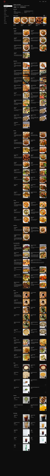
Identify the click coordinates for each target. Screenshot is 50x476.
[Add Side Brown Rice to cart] (45, 370)
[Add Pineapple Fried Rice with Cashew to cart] (29, 240)
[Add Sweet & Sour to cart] (45, 152)
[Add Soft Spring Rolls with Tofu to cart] (45, 75)
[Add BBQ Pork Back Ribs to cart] (29, 287)
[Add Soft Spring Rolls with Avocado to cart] (29, 83)
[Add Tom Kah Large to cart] (29, 305)
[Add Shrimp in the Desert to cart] (45, 250)
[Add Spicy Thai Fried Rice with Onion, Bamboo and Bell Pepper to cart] (45, 232)
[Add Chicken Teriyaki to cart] (45, 182)
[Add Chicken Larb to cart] (45, 105)
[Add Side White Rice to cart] (29, 370)
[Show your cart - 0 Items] (45, 1)
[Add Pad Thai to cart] (19, 23)
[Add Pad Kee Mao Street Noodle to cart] (29, 50)
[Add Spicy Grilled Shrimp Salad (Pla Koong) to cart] (29, 105)
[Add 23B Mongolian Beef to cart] (29, 175)
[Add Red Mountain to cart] (29, 145)
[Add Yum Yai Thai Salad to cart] (29, 345)
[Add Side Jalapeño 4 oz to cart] (29, 392)
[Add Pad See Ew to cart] (27, 23)
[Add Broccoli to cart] (45, 167)
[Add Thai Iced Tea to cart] (29, 420)
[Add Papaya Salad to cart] (29, 352)
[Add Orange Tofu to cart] (29, 197)
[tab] (15, 7)
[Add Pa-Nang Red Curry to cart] (45, 207)
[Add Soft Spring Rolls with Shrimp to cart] (29, 75)
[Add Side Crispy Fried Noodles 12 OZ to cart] (45, 392)
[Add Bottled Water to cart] (29, 435)
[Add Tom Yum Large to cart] (29, 297)
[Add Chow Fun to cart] (29, 58)
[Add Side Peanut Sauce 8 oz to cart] (29, 385)
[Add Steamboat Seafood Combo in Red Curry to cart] (45, 265)
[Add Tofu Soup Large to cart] (45, 312)
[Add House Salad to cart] (45, 352)
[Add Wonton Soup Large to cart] (45, 320)
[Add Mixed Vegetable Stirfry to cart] (29, 152)
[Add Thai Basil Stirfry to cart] (45, 145)
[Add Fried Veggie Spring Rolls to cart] (45, 68)
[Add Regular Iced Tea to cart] (45, 428)
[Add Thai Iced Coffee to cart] (45, 420)
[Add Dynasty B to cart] (29, 167)
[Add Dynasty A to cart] (45, 160)
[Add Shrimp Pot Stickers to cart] (29, 120)
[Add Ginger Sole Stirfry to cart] (45, 272)
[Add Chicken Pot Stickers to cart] (45, 113)
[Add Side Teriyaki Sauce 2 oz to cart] (45, 385)
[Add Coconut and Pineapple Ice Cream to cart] (29, 410)
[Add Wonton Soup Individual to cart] (29, 327)
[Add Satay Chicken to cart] (45, 83)
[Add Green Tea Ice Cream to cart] (29, 402)
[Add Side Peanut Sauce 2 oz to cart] (45, 377)
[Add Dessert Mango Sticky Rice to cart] (45, 410)
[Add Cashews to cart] (29, 138)
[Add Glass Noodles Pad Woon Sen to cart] (45, 43)
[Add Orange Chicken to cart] (42, 23)
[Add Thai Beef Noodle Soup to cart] (45, 335)
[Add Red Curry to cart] (29, 222)
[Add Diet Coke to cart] (29, 442)
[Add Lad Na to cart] (45, 50)
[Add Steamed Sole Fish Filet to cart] (29, 280)
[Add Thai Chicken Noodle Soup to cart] (45, 327)
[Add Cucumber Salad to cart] (45, 360)
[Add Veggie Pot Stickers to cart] (45, 120)
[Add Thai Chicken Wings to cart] (45, 90)
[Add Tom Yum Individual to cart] (45, 297)
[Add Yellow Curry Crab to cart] (29, 257)
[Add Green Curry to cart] (29, 215)
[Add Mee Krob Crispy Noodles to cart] (29, 90)
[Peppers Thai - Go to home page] (5, 1)
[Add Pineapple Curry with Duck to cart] (45, 287)
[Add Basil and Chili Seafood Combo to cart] (45, 257)
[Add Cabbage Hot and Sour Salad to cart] (45, 345)
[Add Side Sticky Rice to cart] (29, 377)
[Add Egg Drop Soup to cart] (29, 335)
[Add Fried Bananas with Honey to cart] (45, 402)
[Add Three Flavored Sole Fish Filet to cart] (45, 280)
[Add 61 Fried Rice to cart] (34, 23)
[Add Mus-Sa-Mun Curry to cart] (29, 207)
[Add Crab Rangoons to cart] (29, 127)
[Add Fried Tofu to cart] (29, 98)
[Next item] (45, 15)
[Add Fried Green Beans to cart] (45, 190)
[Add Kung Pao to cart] (45, 138)
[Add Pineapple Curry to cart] (45, 215)
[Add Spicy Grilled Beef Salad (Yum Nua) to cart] (45, 98)
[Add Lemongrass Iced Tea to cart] (29, 428)
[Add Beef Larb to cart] (29, 113)
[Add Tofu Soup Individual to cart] (29, 320)
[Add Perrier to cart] (29, 450)
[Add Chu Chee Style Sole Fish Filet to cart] (29, 272)
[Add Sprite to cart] (45, 442)
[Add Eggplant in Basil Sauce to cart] (45, 197)
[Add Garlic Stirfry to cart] (29, 182)
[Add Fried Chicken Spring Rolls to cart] (29, 68)
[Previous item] (44, 15)
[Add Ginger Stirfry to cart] (29, 190)
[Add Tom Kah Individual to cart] (45, 305)
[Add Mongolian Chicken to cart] (45, 175)
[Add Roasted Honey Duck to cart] (29, 250)
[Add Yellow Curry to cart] (45, 222)
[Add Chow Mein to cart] (29, 43)
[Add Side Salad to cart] (29, 360)
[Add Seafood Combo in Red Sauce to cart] (29, 265)
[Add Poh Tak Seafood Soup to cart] (29, 312)
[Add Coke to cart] (45, 435)
